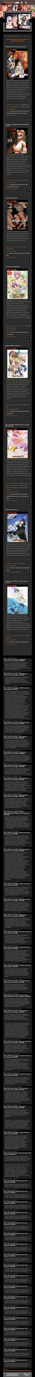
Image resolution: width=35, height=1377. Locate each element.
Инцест (11, 253)
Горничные (24, 113)
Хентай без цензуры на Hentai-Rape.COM (11, 2)
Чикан (20, 496)
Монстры (26, 411)
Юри (19, 113)
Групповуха (13, 184)
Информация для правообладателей (12, 1374)
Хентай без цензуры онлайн (12, 36)
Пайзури (16, 186)
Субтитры (12, 111)
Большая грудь (19, 111)
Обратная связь (27, 1374)
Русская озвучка (19, 567)
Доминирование (14, 113)
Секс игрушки (26, 253)
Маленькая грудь (20, 184)
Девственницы (15, 496)
